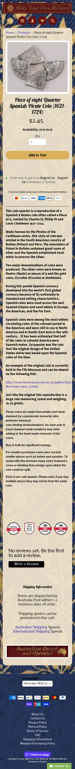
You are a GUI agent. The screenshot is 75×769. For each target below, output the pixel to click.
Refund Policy (37, 727)
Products (24, 32)
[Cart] (42, 20)
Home (10, 32)
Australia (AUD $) (36, 683)
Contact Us (37, 718)
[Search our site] (52, 20)
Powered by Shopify (37, 762)
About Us (37, 714)
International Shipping (31, 632)
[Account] (32, 20)
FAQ (37, 735)
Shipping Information (37, 739)
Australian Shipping (31, 627)
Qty (37, 136)
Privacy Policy (37, 722)
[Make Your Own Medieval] (37, 8)
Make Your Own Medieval (36, 759)
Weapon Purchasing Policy (37, 743)
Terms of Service (37, 731)
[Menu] (22, 20)
